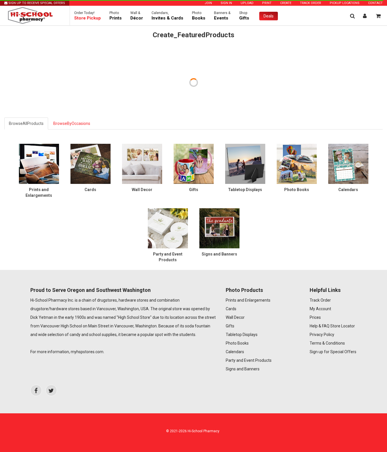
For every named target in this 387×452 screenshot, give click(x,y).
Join (208, 3)
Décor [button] (136, 16)
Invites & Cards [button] (167, 16)
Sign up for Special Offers (333, 351)
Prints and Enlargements (248, 300)
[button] (87, 15)
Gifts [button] (244, 16)
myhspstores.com (87, 351)
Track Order (310, 3)
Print (267, 3)
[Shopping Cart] (378, 15)
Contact (375, 3)
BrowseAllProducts (26, 123)
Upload (247, 3)
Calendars (235, 351)
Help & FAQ (319, 326)
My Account (320, 308)
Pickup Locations (345, 3)
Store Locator (342, 326)
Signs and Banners (243, 369)
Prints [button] (115, 16)
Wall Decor (235, 317)
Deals (269, 16)
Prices (315, 317)
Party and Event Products (249, 360)
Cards (231, 308)
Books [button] (198, 16)
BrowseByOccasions (71, 123)
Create (285, 3)
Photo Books (237, 343)
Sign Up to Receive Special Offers (36, 3)
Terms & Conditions (327, 343)
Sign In (226, 3)
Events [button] (222, 16)
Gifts (230, 326)
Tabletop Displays (242, 334)
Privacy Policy (322, 334)
